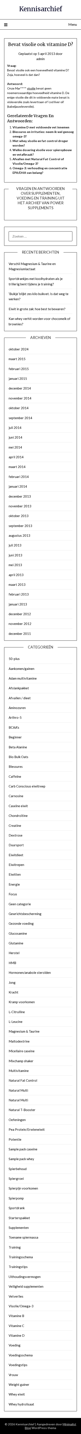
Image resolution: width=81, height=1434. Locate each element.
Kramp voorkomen (22, 1002)
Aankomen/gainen (21, 669)
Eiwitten (15, 874)
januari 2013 (18, 604)
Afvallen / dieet (20, 698)
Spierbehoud (18, 1169)
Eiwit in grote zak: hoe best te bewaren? (37, 309)
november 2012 (20, 624)
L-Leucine (15, 1022)
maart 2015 (17, 359)
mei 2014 (15, 447)
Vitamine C (16, 1326)
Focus (13, 894)
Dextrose (15, 835)
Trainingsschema (21, 1257)
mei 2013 (15, 565)
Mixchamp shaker (21, 1061)
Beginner (15, 737)
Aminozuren (17, 708)
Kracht (13, 992)
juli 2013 (15, 545)
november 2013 (20, 506)
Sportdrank (17, 1208)
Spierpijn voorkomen (23, 1188)
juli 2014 (15, 428)
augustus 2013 (19, 535)
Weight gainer (19, 1384)
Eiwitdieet (16, 855)
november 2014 (20, 398)
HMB (12, 963)
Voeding (15, 1345)
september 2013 (20, 526)
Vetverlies (16, 1296)
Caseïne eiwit (18, 806)
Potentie (15, 1139)
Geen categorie (20, 904)
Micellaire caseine (22, 1051)
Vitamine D (17, 1335)
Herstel (14, 953)
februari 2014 (19, 477)
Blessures (16, 766)
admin (40, 59)
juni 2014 (15, 437)
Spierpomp (16, 1198)
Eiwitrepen (16, 865)
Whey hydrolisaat (21, 1404)
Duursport (16, 845)
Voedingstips (18, 1365)
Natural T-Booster (22, 1110)
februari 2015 (19, 369)
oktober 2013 (19, 516)
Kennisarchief (40, 9)
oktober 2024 (19, 349)
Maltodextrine (19, 1041)
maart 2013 (17, 584)
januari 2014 (18, 486)
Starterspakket (19, 1218)
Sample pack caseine (23, 1149)
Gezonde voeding (21, 923)
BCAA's (14, 727)
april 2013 (16, 575)
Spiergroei (16, 1178)
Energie (14, 884)
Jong (12, 982)
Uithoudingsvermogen (25, 1277)
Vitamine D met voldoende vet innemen (41, 127)
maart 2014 (17, 467)
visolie (31, 88)
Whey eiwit (17, 1394)
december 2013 (20, 496)
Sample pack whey (21, 1159)
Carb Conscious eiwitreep (27, 786)
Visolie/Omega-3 (21, 1306)
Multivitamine (19, 1071)
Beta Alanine (18, 747)
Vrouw (13, 1375)
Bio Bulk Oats (18, 757)
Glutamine (16, 943)
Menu (72, 24)
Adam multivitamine (23, 678)
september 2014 (20, 418)
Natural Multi (18, 1090)
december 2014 (20, 388)
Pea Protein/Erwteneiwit (27, 1129)
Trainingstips (18, 1267)
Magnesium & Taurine (24, 1031)
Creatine (15, 825)
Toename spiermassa (23, 1237)
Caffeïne (15, 776)
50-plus (14, 659)
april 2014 (16, 457)
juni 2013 (15, 555)
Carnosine (16, 796)
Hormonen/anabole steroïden (30, 972)
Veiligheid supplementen (26, 1286)
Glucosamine (18, 933)
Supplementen (19, 1228)
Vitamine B (16, 1316)
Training (15, 1247)
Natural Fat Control (23, 1080)
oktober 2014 (19, 408)
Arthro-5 (15, 717)
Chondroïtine (18, 816)
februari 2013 (19, 594)
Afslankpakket (19, 688)
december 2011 (20, 634)
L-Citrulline (17, 1012)
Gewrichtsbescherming (25, 914)
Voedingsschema (21, 1355)
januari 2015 (18, 378)
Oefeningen (17, 1120)
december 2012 (20, 614)
